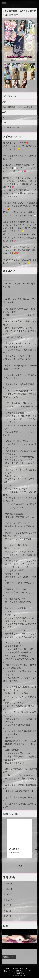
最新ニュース (21, 971)
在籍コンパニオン (26, 968)
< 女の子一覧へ (9, 957)
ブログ (17, 973)
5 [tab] (26, 859)
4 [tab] (23, 859)
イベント (31, 971)
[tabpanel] (19, 838)
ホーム (8, 968)
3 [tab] (20, 859)
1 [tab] (13, 859)
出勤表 (15, 968)
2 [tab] (16, 859)
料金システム (9, 971)
